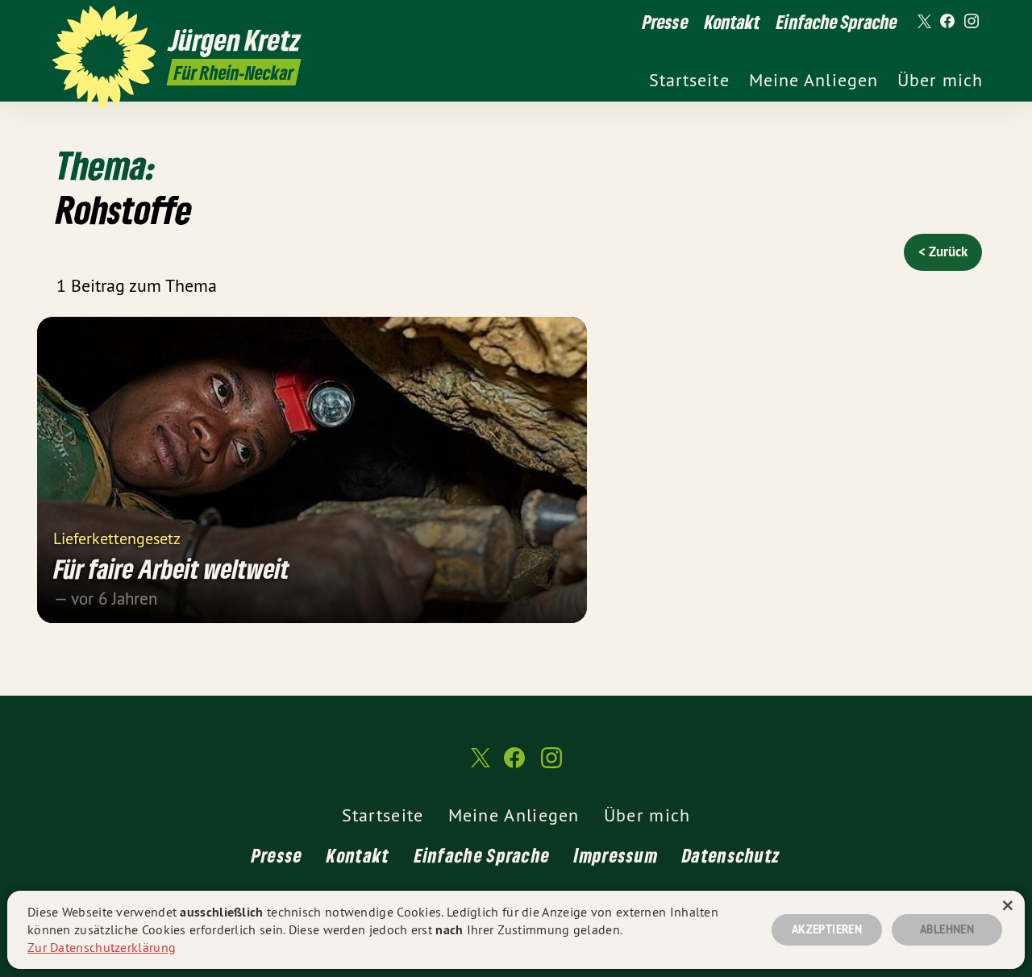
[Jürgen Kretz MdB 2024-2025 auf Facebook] (947, 21)
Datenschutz (731, 855)
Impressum (616, 855)
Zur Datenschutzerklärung (101, 947)
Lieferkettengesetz (117, 537)
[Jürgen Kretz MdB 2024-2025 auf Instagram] (971, 21)
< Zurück (943, 251)
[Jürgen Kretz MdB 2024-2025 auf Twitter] (923, 21)
